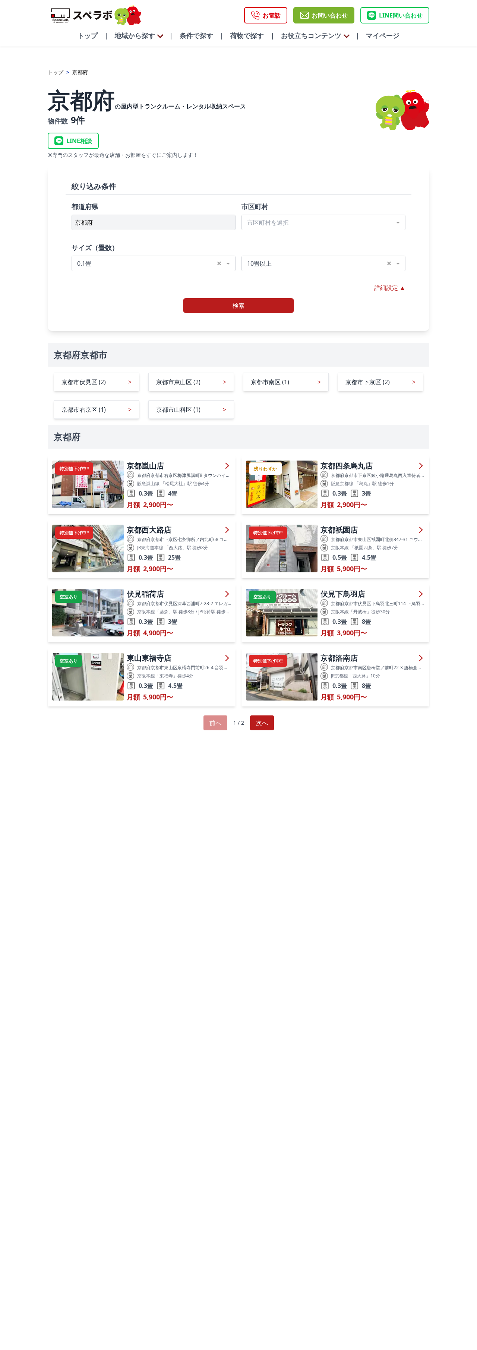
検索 (238, 305)
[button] (221, 263)
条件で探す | (198, 35)
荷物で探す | (249, 35)
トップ (55, 72)
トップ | (93, 35)
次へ (262, 723)
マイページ (379, 35)
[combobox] (323, 222)
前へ (215, 723)
